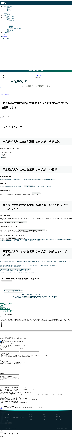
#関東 (2, 306)
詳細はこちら (2, 403)
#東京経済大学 (6, 304)
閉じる (1, 436)
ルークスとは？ (5, 34)
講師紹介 (30, 419)
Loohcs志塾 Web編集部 (19, 317)
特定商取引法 (58, 419)
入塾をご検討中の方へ (10, 10)
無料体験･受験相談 (7, 32)
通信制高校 (4, 36)
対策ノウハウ (6, 17)
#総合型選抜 (5, 309)
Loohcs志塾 (8, 414)
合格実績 (5, 13)
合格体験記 (8, 14)
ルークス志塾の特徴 (8, 6)
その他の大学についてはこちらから (15, 28)
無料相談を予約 (58, 416)
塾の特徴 (30, 416)
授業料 (5, 15)
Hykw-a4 (3, 117)
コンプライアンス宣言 (64, 428)
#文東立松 (4, 311)
